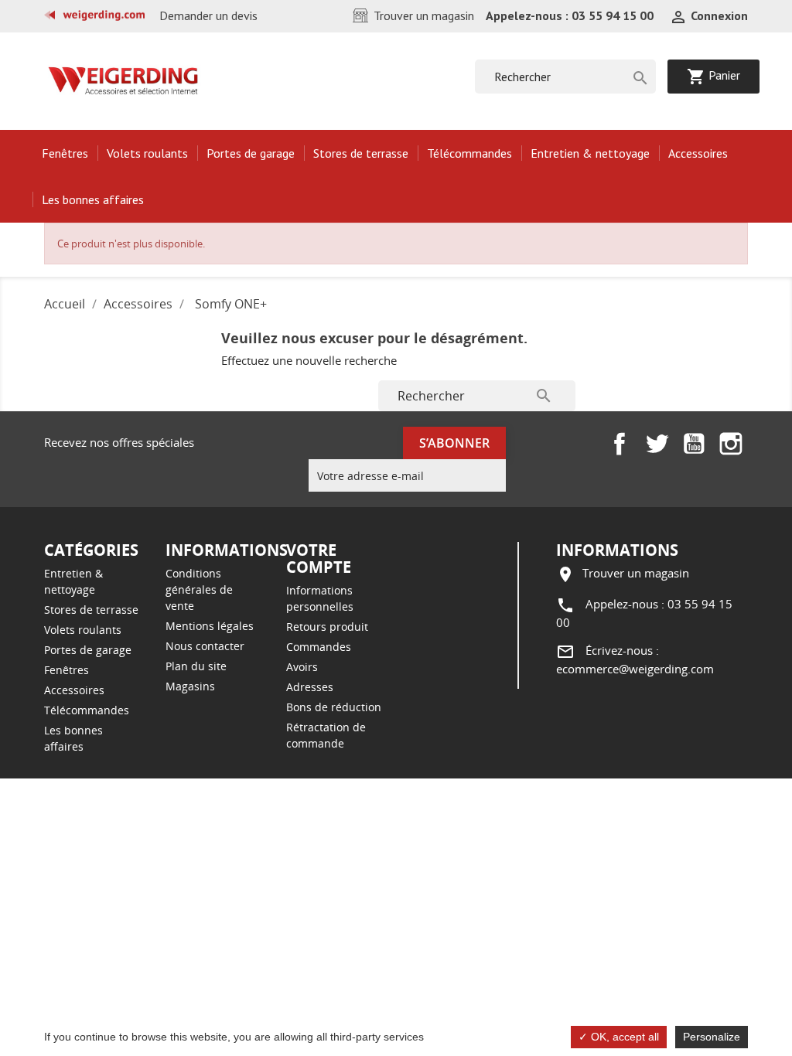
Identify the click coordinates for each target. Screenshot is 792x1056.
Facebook (619, 443)
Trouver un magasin (424, 15)
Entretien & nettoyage (590, 153)
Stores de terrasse (360, 153)
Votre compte (318, 558)
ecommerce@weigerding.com (635, 668)
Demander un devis (208, 15)
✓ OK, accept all (619, 1036)
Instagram (730, 443)
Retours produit (327, 626)
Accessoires (698, 153)
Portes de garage (251, 153)
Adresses (309, 687)
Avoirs (302, 666)
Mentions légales (210, 625)
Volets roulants (147, 153)
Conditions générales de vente (199, 589)
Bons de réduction (333, 707)
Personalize (711, 1036)
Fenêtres (65, 153)
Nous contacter (205, 646)
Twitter (656, 443)
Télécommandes (469, 153)
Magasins (190, 686)
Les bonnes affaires (93, 199)
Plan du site (196, 666)
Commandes (318, 646)
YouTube (693, 443)
